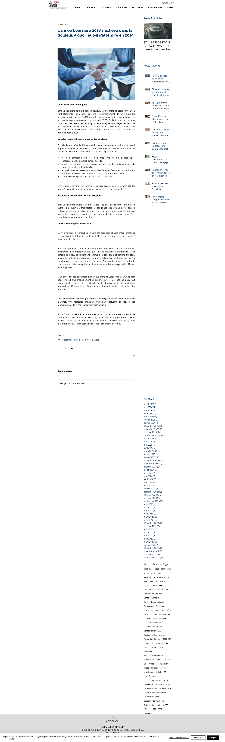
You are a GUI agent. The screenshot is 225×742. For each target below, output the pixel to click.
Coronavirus (149, 606)
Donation (148, 618)
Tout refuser (198, 737)
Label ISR (162, 672)
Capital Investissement (153, 589)
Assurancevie (160, 577)
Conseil (147, 598)
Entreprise (148, 639)
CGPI (153, 585)
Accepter (213, 737)
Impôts (147, 668)
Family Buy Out (150, 643)
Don (156, 614)
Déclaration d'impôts (153, 622)
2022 (157, 569)
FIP (169, 639)
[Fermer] (221, 737)
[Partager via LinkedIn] (71, 348)
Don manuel (164, 614)
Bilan (146, 581)
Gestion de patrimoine (153, 655)
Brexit (162, 581)
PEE (150, 709)
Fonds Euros (157, 647)
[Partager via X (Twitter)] (65, 348)
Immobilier (152, 664)
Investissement (150, 672)
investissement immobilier (71, 339)
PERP (160, 709)
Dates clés (148, 614)
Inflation (154, 668)
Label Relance (150, 676)
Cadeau (159, 585)
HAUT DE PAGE (111, 721)
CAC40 (146, 585)
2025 (169, 569)
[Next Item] (168, 31)
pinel (87, 339)
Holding (156, 659)
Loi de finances (165, 688)
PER (154, 709)
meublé (95, 339)
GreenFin (148, 659)
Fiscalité (147, 647)
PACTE (165, 705)
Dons (155, 618)
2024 (163, 569)
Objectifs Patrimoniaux (154, 701)
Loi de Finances (150, 688)
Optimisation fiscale (152, 705)
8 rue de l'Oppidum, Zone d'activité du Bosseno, (105, 728)
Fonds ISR (148, 651)
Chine (167, 589)
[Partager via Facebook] (59, 348)
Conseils (155, 598)
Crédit (168, 610)
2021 (151, 569)
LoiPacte (147, 692)
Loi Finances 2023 (162, 684)
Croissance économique (154, 610)
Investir (163, 668)
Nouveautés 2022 (151, 696)
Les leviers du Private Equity (156, 680)
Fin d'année (163, 643)
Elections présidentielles (154, 635)
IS (170, 659)
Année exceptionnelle (153, 573)
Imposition (163, 664)
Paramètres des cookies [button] (179, 737)
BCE (169, 577)
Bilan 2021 (154, 581)
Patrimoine (148, 713)
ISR (145, 664)
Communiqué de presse (154, 593)
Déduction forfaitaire (153, 626)
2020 (146, 569)
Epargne (158, 639)
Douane (162, 618)
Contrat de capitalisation (154, 602)
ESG (159, 631)
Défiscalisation (150, 631)
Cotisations (160, 606)
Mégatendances (159, 692)
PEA (145, 709)
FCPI (165, 639)
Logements (148, 684)
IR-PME (164, 659)
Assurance (148, 577)
